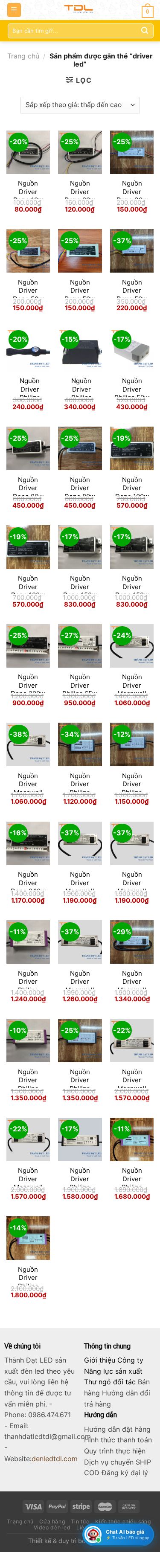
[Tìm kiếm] (144, 30)
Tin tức (80, 1521)
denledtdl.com (55, 1458)
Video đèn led (52, 1527)
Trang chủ (23, 56)
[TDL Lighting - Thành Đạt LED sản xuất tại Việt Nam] (80, 10)
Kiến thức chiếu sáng (123, 1521)
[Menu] (14, 10)
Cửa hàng (52, 1521)
